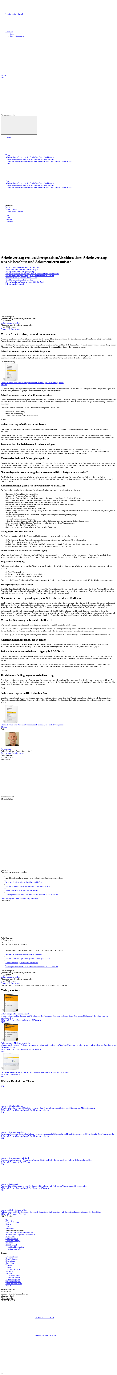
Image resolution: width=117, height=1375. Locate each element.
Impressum (9, 1226)
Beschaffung (34, 157)
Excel (7, 163)
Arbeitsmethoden (11, 157)
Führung (8, 159)
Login (12, 34)
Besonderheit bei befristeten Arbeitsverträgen (21, 269)
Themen (8, 155)
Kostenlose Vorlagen (12, 1241)
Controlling (43, 157)
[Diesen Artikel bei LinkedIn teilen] (86, 777)
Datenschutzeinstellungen (14, 1230)
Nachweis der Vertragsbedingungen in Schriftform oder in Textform (29, 276)
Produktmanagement (47, 159)
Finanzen (50, 157)
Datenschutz (9, 1228)
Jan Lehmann (6, 749)
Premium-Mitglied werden (14, 211)
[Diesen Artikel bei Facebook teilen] (18, 777)
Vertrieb (69, 161)
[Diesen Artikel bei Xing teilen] (18, 795)
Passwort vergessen (17, 36)
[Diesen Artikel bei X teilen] (52, 777)
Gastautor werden (11, 1239)
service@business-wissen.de (45, 1335)
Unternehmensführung (58, 161)
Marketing (29, 159)
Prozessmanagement (27, 161)
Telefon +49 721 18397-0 (44, 1318)
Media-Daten (10, 1237)
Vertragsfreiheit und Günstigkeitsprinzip (19, 272)
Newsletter (9, 1243)
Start (7, 215)
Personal (36, 159)
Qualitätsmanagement (42, 161)
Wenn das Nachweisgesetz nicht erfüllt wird (21, 278)
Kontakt (8, 1224)
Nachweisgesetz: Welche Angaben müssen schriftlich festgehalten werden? (32, 274)
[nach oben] (2, 1373)
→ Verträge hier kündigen (14, 1247)
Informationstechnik (19, 159)
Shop (7, 181)
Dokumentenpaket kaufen (10, 323)
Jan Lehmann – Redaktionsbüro (12, 753)
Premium (8, 137)
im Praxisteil (14, 284)
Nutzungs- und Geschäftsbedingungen (19, 1232)
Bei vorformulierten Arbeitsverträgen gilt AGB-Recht (24, 282)
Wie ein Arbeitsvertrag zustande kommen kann (22, 267)
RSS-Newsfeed (11, 1245)
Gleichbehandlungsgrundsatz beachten (19, 280)
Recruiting (9, 221)
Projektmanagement (12, 161)
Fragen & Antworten (12, 1222)
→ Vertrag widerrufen (13, 1249)
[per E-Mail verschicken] (52, 795)
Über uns (8, 1220)
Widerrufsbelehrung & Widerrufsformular (20, 1234)
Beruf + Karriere (24, 157)
